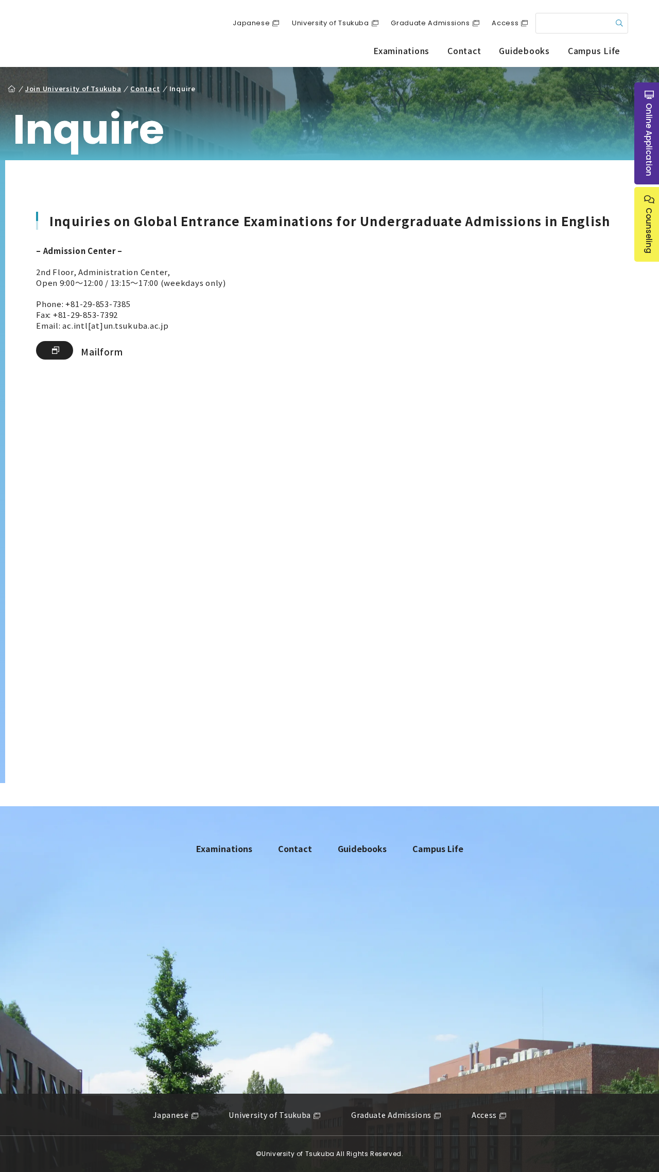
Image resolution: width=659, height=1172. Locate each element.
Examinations (401, 50)
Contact (464, 50)
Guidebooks (524, 50)
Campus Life (594, 50)
